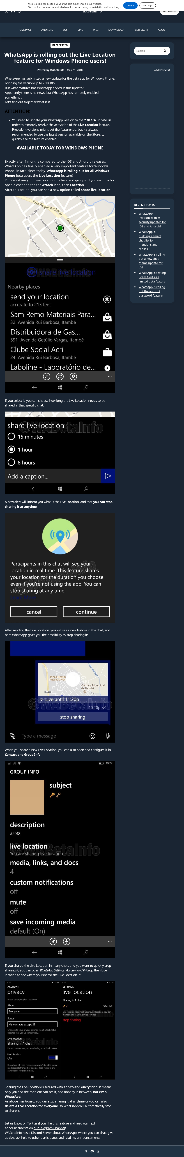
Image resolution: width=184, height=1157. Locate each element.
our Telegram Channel (49, 1128)
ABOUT (162, 29)
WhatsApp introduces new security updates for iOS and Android (152, 220)
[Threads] (19, 11)
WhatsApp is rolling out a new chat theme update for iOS (152, 261)
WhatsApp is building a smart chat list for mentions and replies (150, 240)
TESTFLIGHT (141, 29)
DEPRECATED (60, 45)
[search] (165, 51)
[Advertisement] (152, 130)
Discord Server (41, 1132)
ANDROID (47, 29)
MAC (80, 29)
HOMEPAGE (24, 29)
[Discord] (13, 11)
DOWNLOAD (116, 29)
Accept (130, 5)
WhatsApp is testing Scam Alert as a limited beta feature (152, 277)
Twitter (32, 1123)
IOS (65, 29)
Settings (147, 5)
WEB (95, 29)
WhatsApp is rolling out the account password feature (152, 291)
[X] (6, 11)
